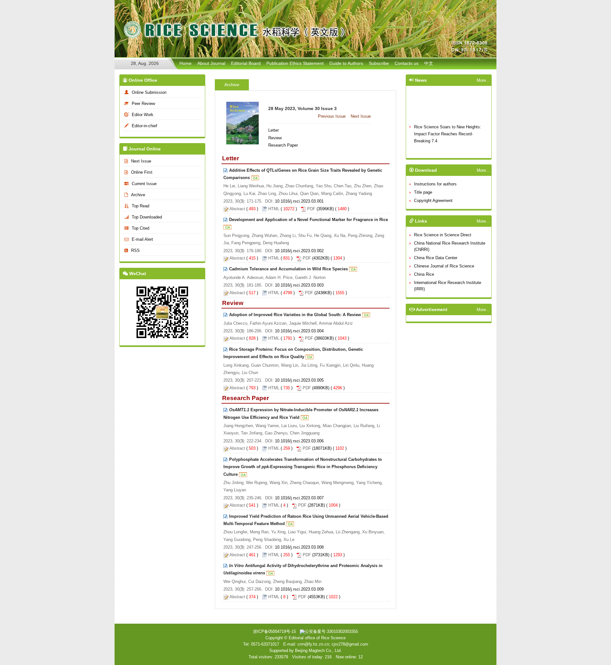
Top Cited (140, 228)
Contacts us (406, 63)
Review (275, 137)
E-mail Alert (142, 239)
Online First (141, 172)
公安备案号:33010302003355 (331, 631)
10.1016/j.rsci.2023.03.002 (299, 250)
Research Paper (283, 145)
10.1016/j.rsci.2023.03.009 (299, 589)
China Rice (424, 274)
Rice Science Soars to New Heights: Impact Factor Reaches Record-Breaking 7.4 (447, 130)
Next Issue (141, 161)
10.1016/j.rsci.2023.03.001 (299, 201)
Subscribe (379, 63)
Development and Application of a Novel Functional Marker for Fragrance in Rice (308, 219)
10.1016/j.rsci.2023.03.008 (299, 547)
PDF (311, 208)
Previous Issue (332, 116)
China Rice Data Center (435, 257)
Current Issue (144, 183)
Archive (138, 194)
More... (483, 80)
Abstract (237, 208)
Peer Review (143, 103)
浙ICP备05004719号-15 (274, 631)
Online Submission (149, 92)
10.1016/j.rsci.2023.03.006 (299, 441)
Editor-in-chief (144, 125)
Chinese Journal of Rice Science (444, 266)
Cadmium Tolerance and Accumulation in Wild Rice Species (288, 269)
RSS (135, 250)
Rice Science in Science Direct (442, 234)
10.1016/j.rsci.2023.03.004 (299, 331)
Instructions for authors (435, 184)
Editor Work (142, 114)
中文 (428, 63)
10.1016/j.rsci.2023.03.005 (299, 380)
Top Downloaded (147, 217)
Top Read (140, 206)
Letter (273, 130)
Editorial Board (246, 63)
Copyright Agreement (433, 200)
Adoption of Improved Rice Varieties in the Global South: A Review (295, 314)
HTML (273, 208)
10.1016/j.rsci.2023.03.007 (299, 497)
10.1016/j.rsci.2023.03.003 (299, 285)
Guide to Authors (346, 63)
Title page (423, 192)
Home (185, 63)
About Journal (211, 63)
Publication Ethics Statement (295, 63)
